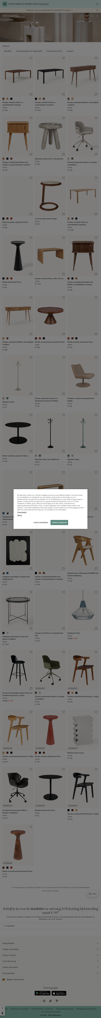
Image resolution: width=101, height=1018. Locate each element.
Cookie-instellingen (41, 522)
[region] (50, 509)
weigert (75, 508)
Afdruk (19, 515)
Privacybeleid (21, 512)
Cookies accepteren (59, 522)
